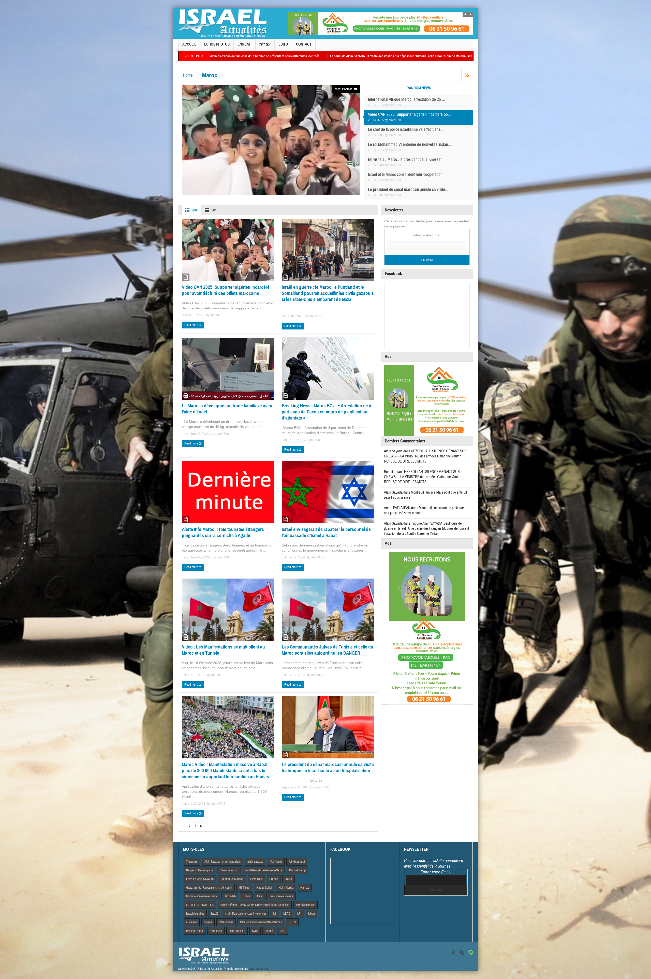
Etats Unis (256, 879)
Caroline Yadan (229, 870)
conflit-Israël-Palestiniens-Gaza (263, 870)
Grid (193, 210)
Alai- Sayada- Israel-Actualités (222, 862)
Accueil (189, 44)
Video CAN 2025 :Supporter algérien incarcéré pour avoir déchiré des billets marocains (226, 290)
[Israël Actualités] (222, 23)
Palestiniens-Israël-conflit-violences (261, 922)
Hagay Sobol (264, 888)
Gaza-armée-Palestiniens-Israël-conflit (209, 888)
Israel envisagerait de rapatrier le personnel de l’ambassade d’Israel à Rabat (326, 532)
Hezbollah (230, 896)
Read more (191, 325)
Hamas (304, 888)
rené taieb (216, 931)
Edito (283, 44)
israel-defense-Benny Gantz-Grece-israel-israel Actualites (254, 905)
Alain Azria (276, 862)
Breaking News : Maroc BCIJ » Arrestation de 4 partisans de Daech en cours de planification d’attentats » (326, 412)
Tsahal (269, 931)
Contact (304, 44)
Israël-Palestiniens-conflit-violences (245, 914)
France (273, 879)
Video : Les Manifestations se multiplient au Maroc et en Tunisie (223, 650)
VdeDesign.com (258, 969)
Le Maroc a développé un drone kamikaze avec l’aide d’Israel (227, 409)
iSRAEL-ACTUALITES (200, 905)
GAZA (288, 879)
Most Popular (344, 89)
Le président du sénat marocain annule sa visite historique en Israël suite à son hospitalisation (328, 767)
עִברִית (265, 44)
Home (188, 75)
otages (208, 922)
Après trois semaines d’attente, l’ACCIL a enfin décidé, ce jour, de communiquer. (421, 55)
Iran (259, 896)
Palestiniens (226, 922)
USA (282, 931)
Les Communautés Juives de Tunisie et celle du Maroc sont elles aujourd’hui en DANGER (327, 650)
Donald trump (297, 870)
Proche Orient (194, 931)
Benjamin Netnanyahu (199, 870)
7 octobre (192, 862)
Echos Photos (217, 44)
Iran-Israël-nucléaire (281, 896)
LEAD (286, 914)
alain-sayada (255, 862)
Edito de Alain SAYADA (200, 879)
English (244, 44)
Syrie (255, 931)
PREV (292, 922)
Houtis (246, 896)
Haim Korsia (286, 888)
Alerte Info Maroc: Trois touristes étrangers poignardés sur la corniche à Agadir (223, 532)
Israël (214, 914)
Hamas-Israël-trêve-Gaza (201, 896)
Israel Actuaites (195, 914)
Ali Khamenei (297, 862)
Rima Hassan (237, 931)
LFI (299, 914)
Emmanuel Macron (231, 879)
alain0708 (396, 105)
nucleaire (191, 922)
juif (274, 914)
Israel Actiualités (305, 905)
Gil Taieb (244, 888)
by (386, 105)
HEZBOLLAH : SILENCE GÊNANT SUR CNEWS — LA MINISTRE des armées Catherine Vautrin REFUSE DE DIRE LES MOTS (425, 456)
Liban (311, 914)
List (213, 210)
